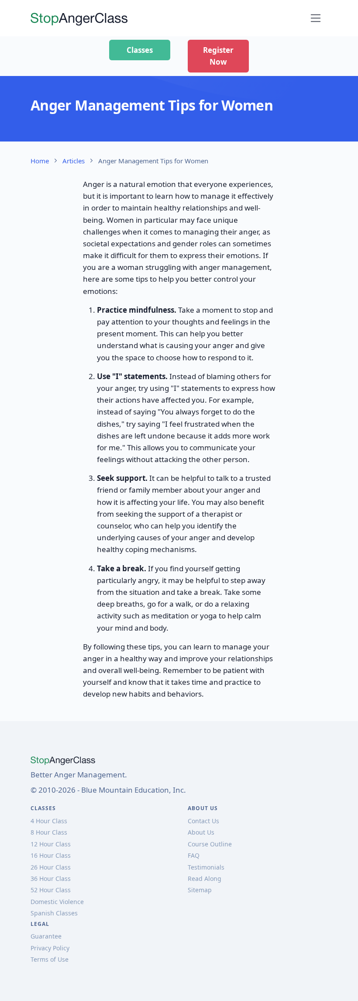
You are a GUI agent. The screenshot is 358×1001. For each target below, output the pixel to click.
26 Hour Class (51, 867)
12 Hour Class (51, 844)
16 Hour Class (51, 855)
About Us (201, 832)
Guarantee (46, 936)
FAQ (194, 855)
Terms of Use (50, 959)
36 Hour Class (51, 878)
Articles (73, 160)
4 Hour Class (49, 821)
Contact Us (203, 821)
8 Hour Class (49, 832)
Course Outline (210, 844)
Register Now (218, 56)
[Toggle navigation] (316, 18)
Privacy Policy (50, 948)
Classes (140, 50)
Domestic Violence (57, 901)
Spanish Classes (54, 913)
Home (40, 160)
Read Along (204, 878)
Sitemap (200, 890)
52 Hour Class (51, 890)
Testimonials (206, 867)
